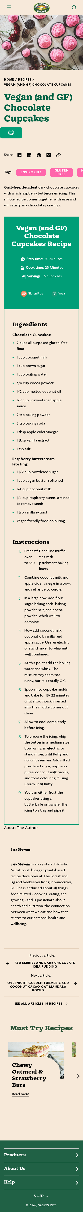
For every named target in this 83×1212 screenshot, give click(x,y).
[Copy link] (58, 155)
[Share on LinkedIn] (29, 155)
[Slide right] (78, 1076)
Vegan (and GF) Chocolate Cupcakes (37, 85)
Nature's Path (47, 1205)
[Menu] (9, 7)
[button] (74, 7)
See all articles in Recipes (38, 1004)
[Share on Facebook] (19, 155)
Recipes (24, 79)
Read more (20, 1094)
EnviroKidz (31, 172)
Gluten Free (61, 172)
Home (9, 79)
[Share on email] (49, 155)
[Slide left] (5, 1076)
